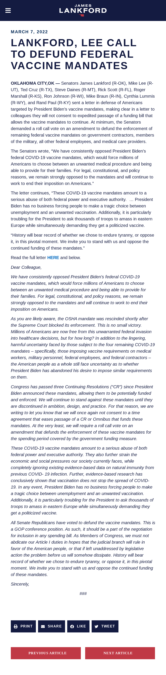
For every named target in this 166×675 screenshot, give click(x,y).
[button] (8, 10)
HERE (53, 257)
